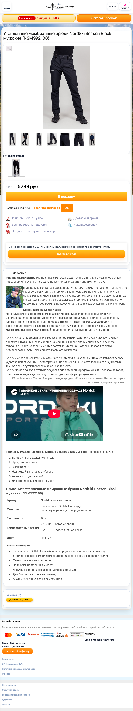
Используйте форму (17, 651)
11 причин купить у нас (27, 218)
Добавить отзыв (19, 599)
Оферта (6, 673)
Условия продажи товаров (16, 694)
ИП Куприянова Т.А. (12, 664)
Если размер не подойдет (29, 224)
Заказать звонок (104, 18)
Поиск (112, 6)
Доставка (7, 699)
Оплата (6, 704)
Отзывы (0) (13, 595)
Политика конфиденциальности (18, 669)
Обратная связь (10, 690)
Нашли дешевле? (85, 224)
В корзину (66, 196)
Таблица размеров (47, 207)
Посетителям (9, 685)
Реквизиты (8, 659)
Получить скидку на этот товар (33, 231)
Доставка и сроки (85, 218)
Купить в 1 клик (66, 253)
